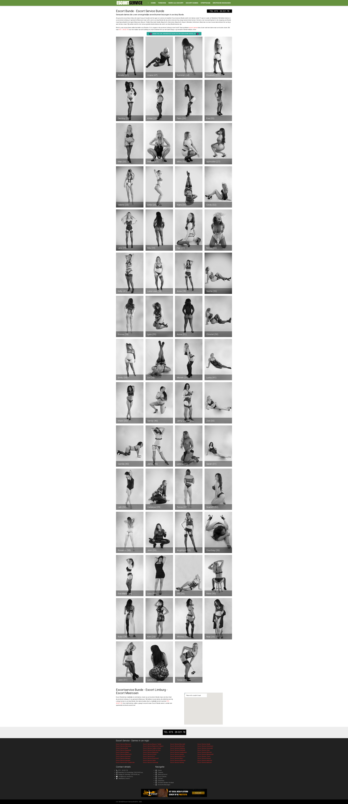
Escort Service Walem (122, 752)
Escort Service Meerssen (123, 744)
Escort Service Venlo (149, 760)
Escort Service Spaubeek (123, 750)
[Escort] (174, 796)
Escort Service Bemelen (177, 746)
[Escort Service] (129, 3)
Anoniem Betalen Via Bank (166, 782)
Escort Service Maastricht (124, 754)
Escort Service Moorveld (177, 744)
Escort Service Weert (176, 758)
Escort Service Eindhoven (178, 760)
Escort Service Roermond (151, 758)
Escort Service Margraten (150, 752)
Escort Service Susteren (123, 756)
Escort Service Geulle (204, 744)
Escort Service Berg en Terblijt (152, 744)
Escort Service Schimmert (205, 746)
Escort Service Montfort (177, 756)
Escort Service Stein (204, 750)
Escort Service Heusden (123, 760)
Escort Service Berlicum (205, 762)
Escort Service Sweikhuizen (178, 752)
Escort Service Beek (122, 748)
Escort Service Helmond (205, 760)
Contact (160, 778)
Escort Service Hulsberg (177, 748)
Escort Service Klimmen (205, 752)
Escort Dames (192, 3)
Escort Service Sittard (149, 754)
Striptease (205, 3)
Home (153, 3)
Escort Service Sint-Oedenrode (125, 762)
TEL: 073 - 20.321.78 (219, 11)
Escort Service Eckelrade (177, 750)
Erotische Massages (222, 3)
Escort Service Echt (149, 756)
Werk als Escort (175, 3)
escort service (193, 27)
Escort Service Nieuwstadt (206, 754)
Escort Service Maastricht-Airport (153, 746)
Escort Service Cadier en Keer (152, 748)
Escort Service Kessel (204, 758)
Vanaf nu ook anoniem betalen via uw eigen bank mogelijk (174, 33)
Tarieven (162, 3)
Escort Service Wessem (123, 758)
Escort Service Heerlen (177, 754)
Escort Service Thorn (204, 756)
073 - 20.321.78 (123, 29)
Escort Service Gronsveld (205, 748)
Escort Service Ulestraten (123, 746)
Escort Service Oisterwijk (150, 762)
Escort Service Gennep (177, 762)
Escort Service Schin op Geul (151, 750)
